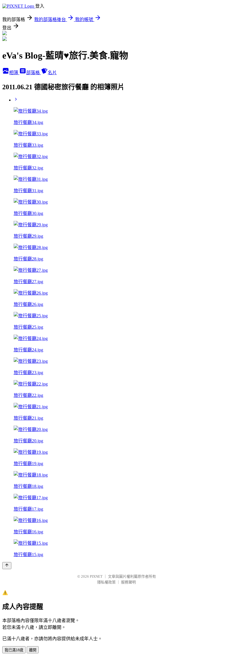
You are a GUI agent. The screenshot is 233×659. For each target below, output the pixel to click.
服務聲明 (128, 582)
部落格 (33, 72)
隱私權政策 (106, 582)
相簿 (14, 72)
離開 (32, 650)
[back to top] (6, 565)
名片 (52, 72)
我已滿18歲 (14, 650)
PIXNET (96, 576)
